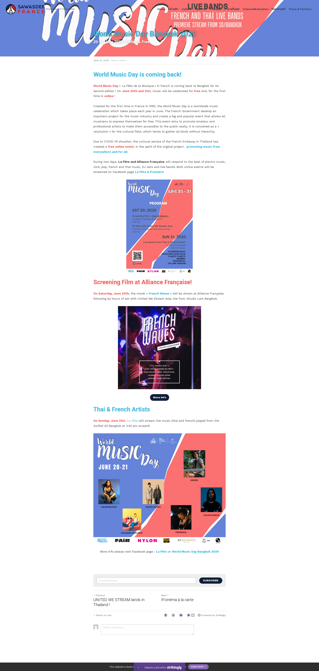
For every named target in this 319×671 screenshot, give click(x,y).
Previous (100, 595)
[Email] (188, 615)
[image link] (159, 227)
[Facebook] (165, 615)
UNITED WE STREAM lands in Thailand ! (119, 602)
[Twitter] (173, 615)
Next (163, 595)
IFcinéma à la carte (177, 599)
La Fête (140, 172)
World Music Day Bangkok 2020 (195, 551)
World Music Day (115, 74)
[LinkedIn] (181, 615)
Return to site (103, 615)
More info (159, 397)
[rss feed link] (193, 615)
